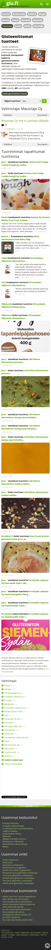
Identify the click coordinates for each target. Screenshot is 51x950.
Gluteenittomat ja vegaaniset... (14, 867)
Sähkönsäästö (34, 935)
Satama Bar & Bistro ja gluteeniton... (17, 870)
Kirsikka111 (7, 536)
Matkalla (37, 20)
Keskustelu (19, 14)
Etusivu (6, 14)
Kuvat (18, 26)
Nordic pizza (7, 862)
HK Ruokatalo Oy (12, 693)
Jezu (3, 162)
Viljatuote (6, 304)
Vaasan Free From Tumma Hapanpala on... (19, 896)
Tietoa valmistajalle (13, 764)
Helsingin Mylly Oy (12, 726)
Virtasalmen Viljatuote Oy (16, 737)
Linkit (27, 26)
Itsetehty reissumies (10, 823)
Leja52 (4, 258)
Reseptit (25, 20)
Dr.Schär (8, 700)
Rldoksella (6, 836)
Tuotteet (7, 26)
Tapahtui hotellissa (10, 831)
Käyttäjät (38, 26)
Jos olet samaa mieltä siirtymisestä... (17, 909)
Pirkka (7, 685)
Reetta (4, 236)
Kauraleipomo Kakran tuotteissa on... (17, 914)
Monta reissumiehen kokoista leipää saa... (19, 904)
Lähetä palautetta (22, 935)
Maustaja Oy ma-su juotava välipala (25, 121)
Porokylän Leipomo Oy (15, 707)
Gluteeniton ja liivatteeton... (13, 865)
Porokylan (6, 614)
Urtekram (8, 733)
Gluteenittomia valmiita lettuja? (14, 844)
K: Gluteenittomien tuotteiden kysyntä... (18, 828)
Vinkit (15, 20)
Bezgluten (9, 704)
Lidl (6, 715)
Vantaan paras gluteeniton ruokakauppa (18, 878)
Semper (8, 689)
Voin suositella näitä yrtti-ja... (13, 912)
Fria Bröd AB (10, 752)
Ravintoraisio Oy (12, 745)
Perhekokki (9, 730)
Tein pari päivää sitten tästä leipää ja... (17, 901)
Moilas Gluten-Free (13, 711)
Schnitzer (8, 722)
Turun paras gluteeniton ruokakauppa (17, 875)
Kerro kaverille (36, 933)
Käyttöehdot (25, 933)
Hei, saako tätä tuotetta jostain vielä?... (18, 920)
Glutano (8, 756)
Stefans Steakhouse (10, 860)
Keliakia (32, 14)
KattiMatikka (11, 129)
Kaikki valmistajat (13, 760)
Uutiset (16, 933)
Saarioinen (9, 748)
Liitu (3, 282)
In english (11, 935)
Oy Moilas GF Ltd (12, 719)
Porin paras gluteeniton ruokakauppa (17, 880)
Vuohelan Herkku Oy (14, 696)
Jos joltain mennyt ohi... (11, 917)
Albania (5, 846)
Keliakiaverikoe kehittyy (11, 833)
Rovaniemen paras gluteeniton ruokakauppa (20, 873)
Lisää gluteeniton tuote (14, 93)
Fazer (6, 741)
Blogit (42, 14)
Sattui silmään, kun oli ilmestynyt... (16, 899)
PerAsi (4, 217)
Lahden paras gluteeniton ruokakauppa (18, 883)
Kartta (5, 20)
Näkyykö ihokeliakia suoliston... (14, 839)
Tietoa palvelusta (7, 933)
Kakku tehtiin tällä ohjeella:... (13, 907)
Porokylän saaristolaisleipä (13, 826)
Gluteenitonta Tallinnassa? (13, 841)
